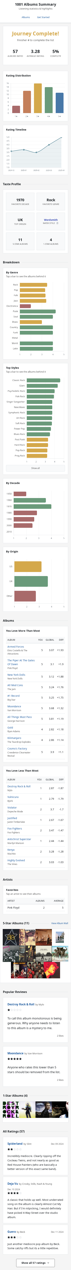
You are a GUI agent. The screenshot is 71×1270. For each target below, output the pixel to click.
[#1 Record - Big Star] (11, 937)
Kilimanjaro (14, 738)
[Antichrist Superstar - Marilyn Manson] (60, 1109)
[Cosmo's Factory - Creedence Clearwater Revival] (19, 970)
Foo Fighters (14, 828)
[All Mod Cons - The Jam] (44, 937)
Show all (35, 468)
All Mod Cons (15, 685)
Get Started (43, 17)
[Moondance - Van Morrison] (27, 937)
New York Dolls (16, 674)
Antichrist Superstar (19, 839)
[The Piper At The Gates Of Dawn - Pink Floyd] (35, 970)
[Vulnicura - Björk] (27, 1109)
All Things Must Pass (19, 717)
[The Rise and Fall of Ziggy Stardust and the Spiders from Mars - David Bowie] (27, 953)
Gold (10, 727)
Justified (12, 818)
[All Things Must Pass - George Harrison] (44, 953)
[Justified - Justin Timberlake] (44, 1109)
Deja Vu (12, 1183)
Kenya (11, 849)
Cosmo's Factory (17, 748)
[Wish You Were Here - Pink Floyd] (60, 937)
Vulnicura (13, 797)
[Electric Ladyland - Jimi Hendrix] (52, 970)
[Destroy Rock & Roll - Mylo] (11, 1109)
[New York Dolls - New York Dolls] (11, 953)
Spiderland (15, 1143)
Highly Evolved (16, 860)
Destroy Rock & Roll (19, 786)
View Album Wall (59, 923)
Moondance (14, 706)
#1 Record (13, 695)
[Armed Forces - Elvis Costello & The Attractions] (60, 953)
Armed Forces (15, 646)
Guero (11, 1231)
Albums (26, 17)
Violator (12, 807)
